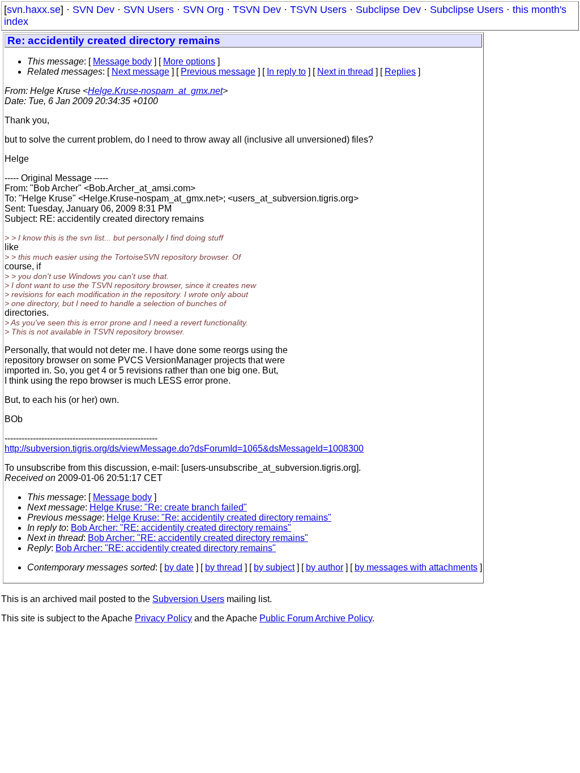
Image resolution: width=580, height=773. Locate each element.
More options (189, 61)
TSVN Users (318, 9)
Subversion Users (188, 599)
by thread (223, 567)
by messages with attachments (416, 567)
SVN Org (203, 9)
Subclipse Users (467, 9)
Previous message (218, 71)
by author (324, 567)
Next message (140, 71)
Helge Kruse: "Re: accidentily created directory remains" (218, 517)
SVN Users (148, 9)
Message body (122, 61)
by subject (274, 567)
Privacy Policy (163, 618)
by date (179, 567)
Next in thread (345, 71)
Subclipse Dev (388, 9)
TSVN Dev (257, 9)
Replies (400, 71)
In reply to (286, 71)
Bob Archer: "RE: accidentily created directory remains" (181, 527)
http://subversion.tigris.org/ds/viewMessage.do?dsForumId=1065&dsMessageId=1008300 (184, 448)
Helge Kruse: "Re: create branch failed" (168, 507)
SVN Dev (93, 9)
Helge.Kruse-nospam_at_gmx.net (155, 91)
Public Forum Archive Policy (315, 618)
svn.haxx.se (34, 9)
